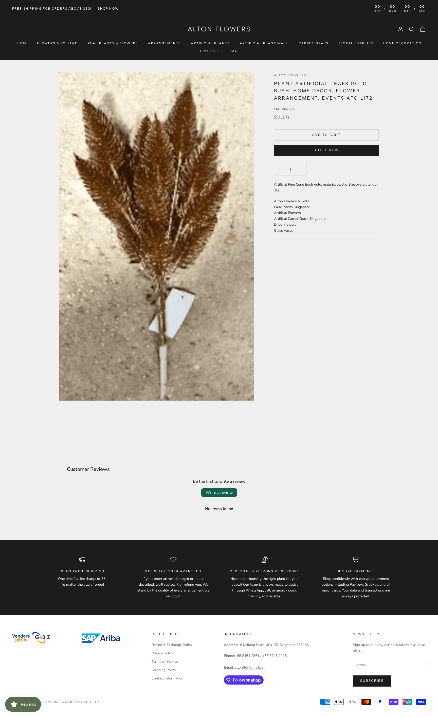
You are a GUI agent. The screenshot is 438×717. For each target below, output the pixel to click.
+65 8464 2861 (247, 655)
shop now (108, 8)
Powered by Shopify (80, 702)
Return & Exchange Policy (172, 644)
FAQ (234, 51)
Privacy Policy (162, 653)
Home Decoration (402, 43)
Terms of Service (165, 661)
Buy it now (326, 150)
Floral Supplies (355, 43)
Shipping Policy (164, 670)
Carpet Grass (313, 43)
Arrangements (164, 43)
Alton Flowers (290, 75)
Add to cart (326, 135)
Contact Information (167, 678)
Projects (210, 51)
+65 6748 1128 (274, 655)
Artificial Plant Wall (264, 43)
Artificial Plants (210, 43)
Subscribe (372, 680)
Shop (21, 43)
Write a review (219, 492)
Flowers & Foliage (57, 43)
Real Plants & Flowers (113, 43)
